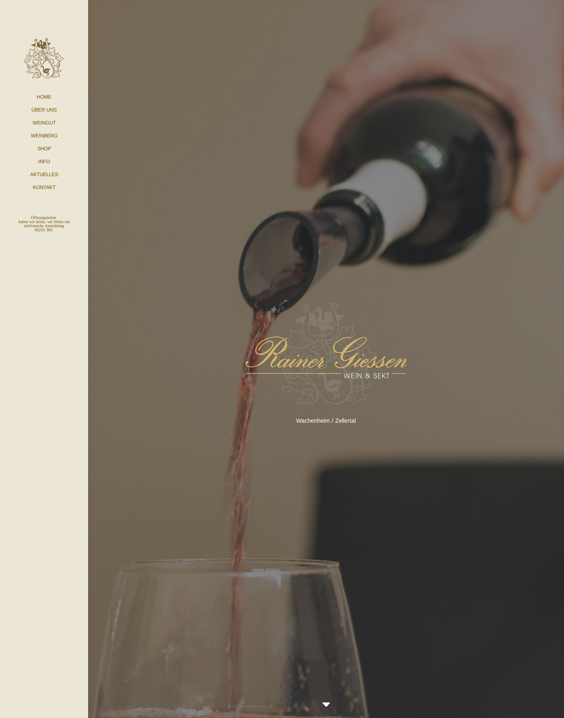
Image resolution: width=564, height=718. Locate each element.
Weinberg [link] (44, 136)
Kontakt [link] (44, 187)
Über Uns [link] (44, 110)
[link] (326, 705)
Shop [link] (44, 148)
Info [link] (44, 161)
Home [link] (44, 97)
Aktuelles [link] (44, 174)
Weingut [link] (44, 123)
